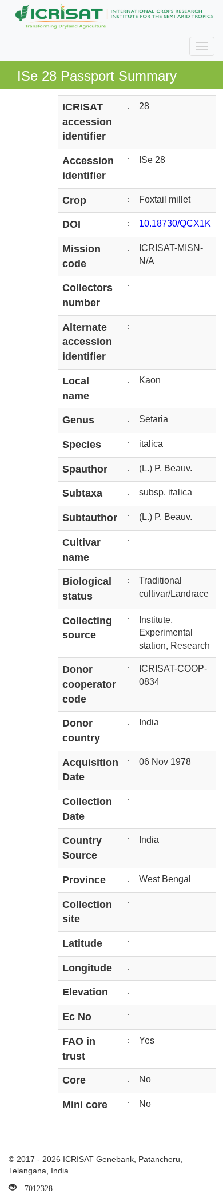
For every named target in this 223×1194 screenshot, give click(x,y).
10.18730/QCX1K (175, 223)
